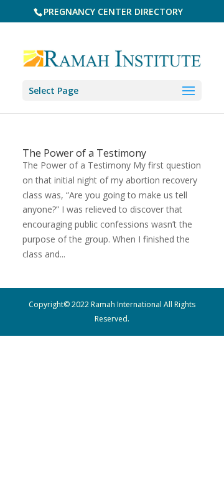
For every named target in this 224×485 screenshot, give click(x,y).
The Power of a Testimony (84, 153)
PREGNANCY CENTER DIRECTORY (113, 11)
